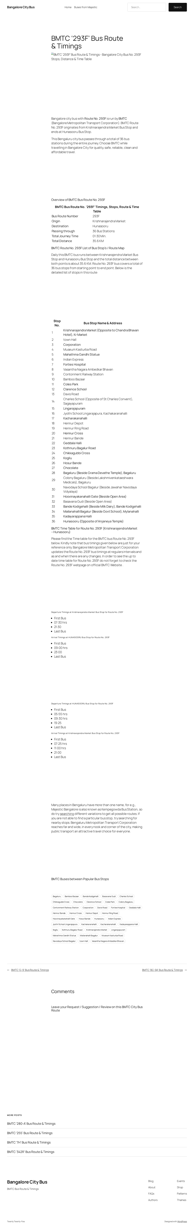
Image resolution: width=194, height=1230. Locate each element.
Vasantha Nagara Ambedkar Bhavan (108, 941)
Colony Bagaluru (126, 901)
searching (67, 814)
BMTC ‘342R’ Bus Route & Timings (30, 1152)
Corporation (88, 907)
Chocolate (78, 901)
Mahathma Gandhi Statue (64, 935)
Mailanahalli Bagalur (89, 935)
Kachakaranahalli (89, 924)
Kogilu (55, 929)
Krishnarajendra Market (96, 929)
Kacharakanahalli (108, 924)
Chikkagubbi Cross (61, 901)
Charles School (126, 896)
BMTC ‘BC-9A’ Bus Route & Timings (162, 970)
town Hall (84, 941)
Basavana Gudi (109, 896)
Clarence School (94, 901)
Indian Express (114, 918)
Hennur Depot (92, 913)
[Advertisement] (97, 175)
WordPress (182, 1221)
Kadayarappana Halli (129, 924)
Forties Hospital (118, 907)
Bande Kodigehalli (90, 896)
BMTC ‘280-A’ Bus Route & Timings (31, 1123)
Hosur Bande (84, 918)
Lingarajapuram (118, 929)
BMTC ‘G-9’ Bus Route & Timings (30, 970)
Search (178, 7)
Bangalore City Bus (21, 7)
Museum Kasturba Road (112, 935)
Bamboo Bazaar (72, 896)
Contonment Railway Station (66, 907)
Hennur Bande (59, 913)
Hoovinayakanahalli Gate (64, 918)
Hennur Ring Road (110, 913)
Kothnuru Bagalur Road (72, 929)
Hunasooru (99, 918)
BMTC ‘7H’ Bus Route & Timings (29, 1142)
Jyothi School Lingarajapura (65, 924)
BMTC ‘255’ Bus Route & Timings (30, 1133)
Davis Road (102, 907)
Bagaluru (57, 896)
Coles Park (110, 901)
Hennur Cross (75, 913)
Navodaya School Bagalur (64, 941)
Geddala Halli (135, 907)
